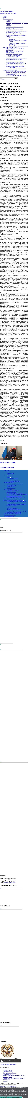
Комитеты (8, 25)
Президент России (7, 1070)
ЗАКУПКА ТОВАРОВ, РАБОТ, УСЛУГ (16, 75)
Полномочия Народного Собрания (15, 33)
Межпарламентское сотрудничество (15, 66)
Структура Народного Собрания (14, 29)
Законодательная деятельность (10, 47)
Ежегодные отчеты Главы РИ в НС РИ (16, 71)
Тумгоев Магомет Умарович (7, 462)
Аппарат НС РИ (10, 28)
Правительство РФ (8, 1074)
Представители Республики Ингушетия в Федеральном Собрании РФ (16, 31)
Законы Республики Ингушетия (14, 54)
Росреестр (5, 1081)
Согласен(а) (3, 1097)
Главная (5, 16)
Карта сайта (3, 1086)
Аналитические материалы (10, 70)
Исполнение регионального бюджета (15, 64)
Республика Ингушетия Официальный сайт (14, 1075)
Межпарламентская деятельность (17, 68)
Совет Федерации (7, 1071)
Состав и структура (8, 19)
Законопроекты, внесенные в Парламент (16, 58)
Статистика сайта (11, 1086)
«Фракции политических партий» (14, 27)
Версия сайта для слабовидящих (11, 1060)
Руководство (9, 20)
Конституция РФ (7, 1077)
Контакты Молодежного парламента (18, 46)
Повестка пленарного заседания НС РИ (16, 63)
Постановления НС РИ (12, 56)
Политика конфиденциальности (8, 1064)
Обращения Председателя (7, 467)
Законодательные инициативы (14, 59)
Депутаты (8, 21)
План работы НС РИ (11, 74)
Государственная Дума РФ (9, 1073)
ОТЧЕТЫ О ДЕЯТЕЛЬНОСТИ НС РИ (16, 73)
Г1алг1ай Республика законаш (13, 55)
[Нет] (22, 1097)
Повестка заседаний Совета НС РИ (15, 62)
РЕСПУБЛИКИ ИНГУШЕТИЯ (8, 13)
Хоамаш (5, 17)
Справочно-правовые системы (14, 60)
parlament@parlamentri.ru (10, 882)
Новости (2, 79)
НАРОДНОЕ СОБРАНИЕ (6, 11)
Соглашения (12, 67)
